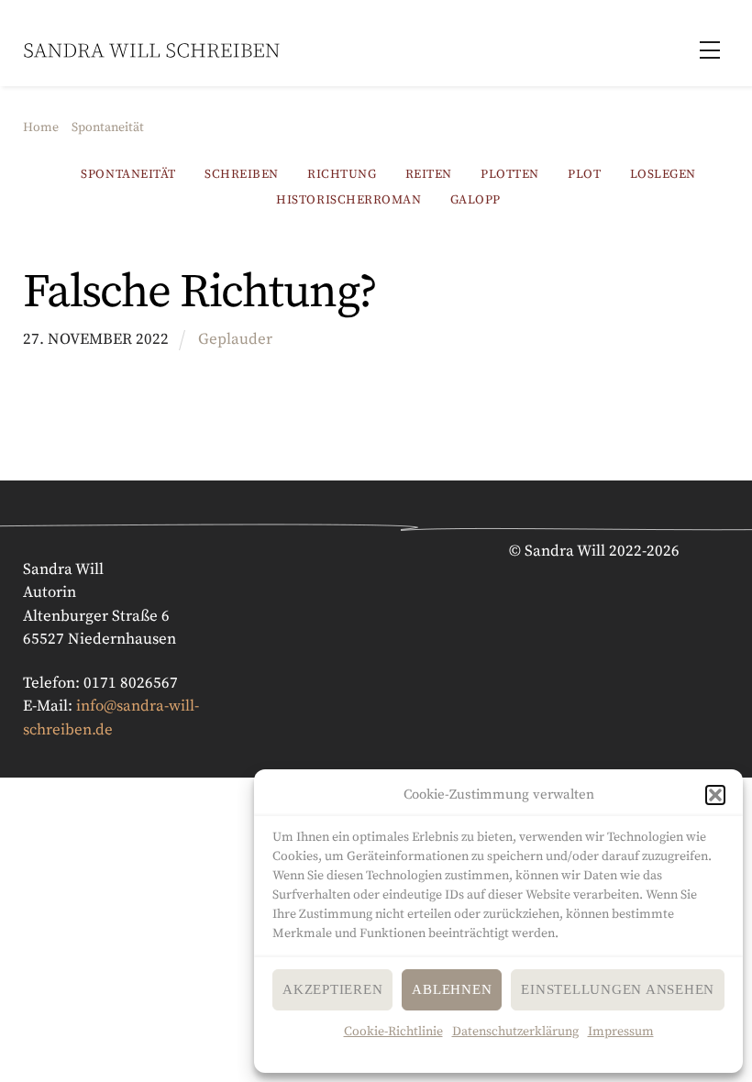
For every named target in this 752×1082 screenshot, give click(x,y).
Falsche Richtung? (200, 292)
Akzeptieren (332, 989)
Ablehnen (452, 989)
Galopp (475, 200)
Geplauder (235, 339)
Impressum (621, 1031)
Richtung (341, 174)
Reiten (428, 174)
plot (584, 174)
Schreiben (242, 174)
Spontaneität (128, 174)
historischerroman (348, 200)
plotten (510, 174)
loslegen (663, 174)
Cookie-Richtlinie (393, 1031)
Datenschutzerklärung (515, 1031)
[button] (715, 795)
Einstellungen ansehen (617, 989)
